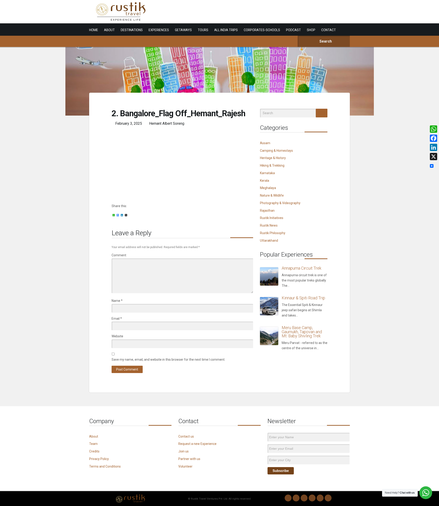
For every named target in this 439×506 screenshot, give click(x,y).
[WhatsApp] (288, 498)
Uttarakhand (269, 240)
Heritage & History (273, 158)
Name (117, 301)
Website (117, 336)
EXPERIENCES (159, 30)
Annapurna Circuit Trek (301, 268)
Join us (183, 451)
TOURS (203, 30)
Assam (265, 143)
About (93, 436)
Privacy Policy (99, 459)
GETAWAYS (183, 30)
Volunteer (185, 466)
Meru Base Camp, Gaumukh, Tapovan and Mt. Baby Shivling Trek (302, 331)
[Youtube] (320, 498)
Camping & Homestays (276, 150)
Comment (119, 255)
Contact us (186, 436)
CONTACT (328, 30)
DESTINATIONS (132, 30)
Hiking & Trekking (272, 165)
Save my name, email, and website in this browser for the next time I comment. (168, 359)
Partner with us (189, 459)
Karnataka (267, 173)
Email (117, 318)
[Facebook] (304, 498)
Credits (94, 451)
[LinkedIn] (312, 498)
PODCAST (293, 30)
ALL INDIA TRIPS (226, 30)
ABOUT (109, 30)
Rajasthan (267, 210)
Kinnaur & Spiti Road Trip (303, 297)
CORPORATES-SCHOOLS (262, 30)
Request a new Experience (197, 444)
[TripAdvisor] (328, 498)
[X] (433, 156)
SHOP (311, 30)
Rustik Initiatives (271, 218)
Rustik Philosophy (272, 233)
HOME (93, 30)
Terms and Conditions (105, 466)
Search (325, 41)
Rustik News (269, 225)
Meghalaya (268, 188)
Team (93, 444)
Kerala (264, 180)
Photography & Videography (280, 203)
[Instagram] (296, 498)
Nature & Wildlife (272, 195)
